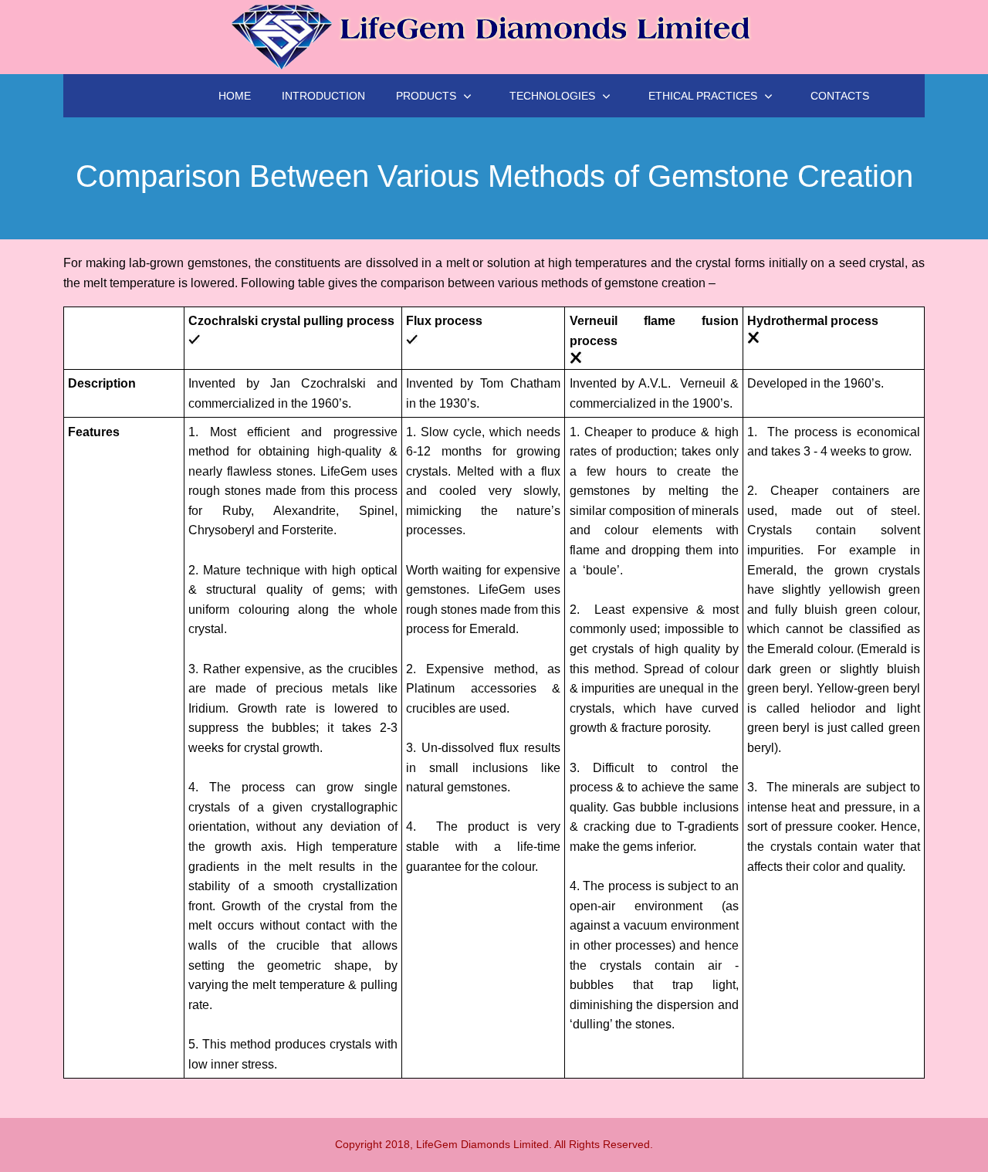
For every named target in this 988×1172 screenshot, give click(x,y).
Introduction (323, 96)
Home (234, 96)
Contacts (839, 96)
